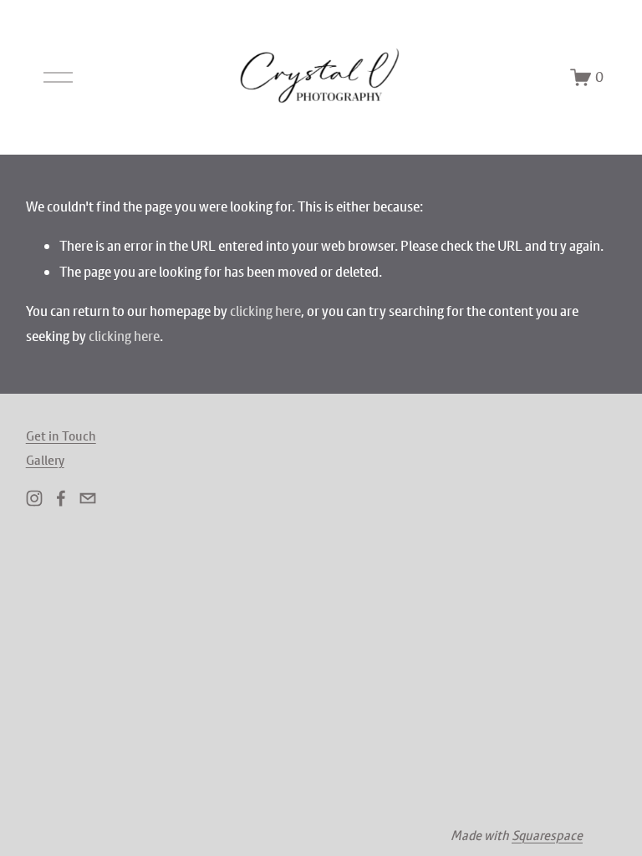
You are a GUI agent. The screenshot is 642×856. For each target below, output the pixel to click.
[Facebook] (61, 498)
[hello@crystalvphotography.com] (87, 498)
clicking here (265, 311)
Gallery (45, 459)
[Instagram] (34, 498)
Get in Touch (61, 435)
